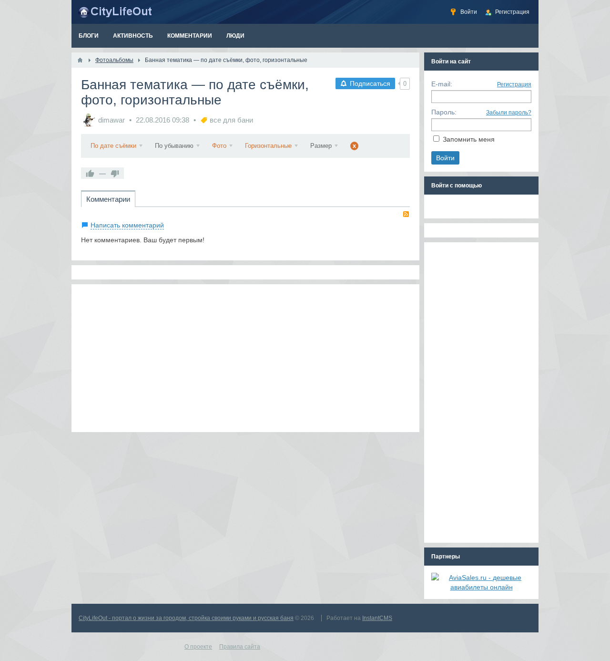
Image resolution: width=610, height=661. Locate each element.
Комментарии (108, 199)
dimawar (111, 120)
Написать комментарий (127, 225)
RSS (406, 214)
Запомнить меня (469, 139)
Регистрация (514, 84)
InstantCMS (377, 618)
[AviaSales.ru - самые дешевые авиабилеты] (481, 587)
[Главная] (80, 60)
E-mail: (441, 84)
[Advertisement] (245, 358)
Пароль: (444, 112)
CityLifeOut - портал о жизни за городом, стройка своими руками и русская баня (186, 618)
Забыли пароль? (508, 112)
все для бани (231, 120)
